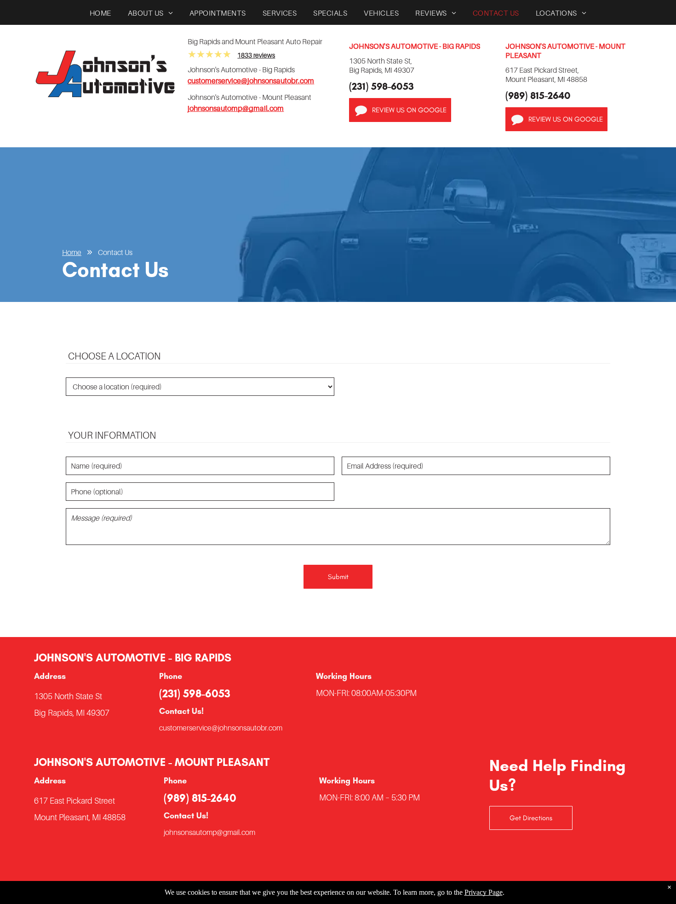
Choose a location (114, 356)
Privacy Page (483, 892)
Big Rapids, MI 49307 (71, 713)
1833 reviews (256, 55)
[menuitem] (100, 15)
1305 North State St (68, 696)
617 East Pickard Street (74, 800)
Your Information (112, 435)
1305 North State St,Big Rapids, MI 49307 (381, 65)
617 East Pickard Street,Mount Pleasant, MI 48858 (546, 74)
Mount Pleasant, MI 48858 (80, 817)
